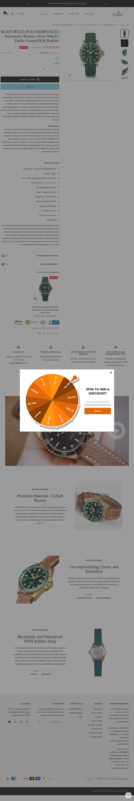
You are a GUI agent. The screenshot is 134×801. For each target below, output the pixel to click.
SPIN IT (98, 411)
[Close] (111, 372)
